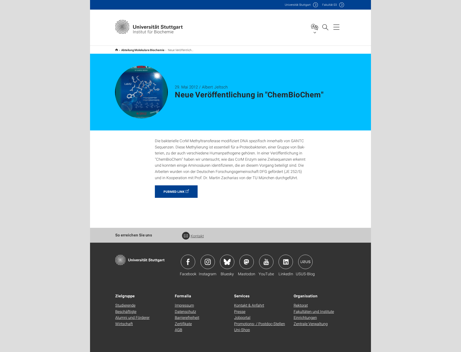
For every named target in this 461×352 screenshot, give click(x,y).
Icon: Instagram (207, 262)
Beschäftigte (125, 311)
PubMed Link (174, 191)
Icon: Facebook (188, 262)
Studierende (125, 305)
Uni (298, 4)
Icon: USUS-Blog (305, 262)
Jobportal (242, 317)
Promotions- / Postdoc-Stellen (259, 323)
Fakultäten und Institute (314, 311)
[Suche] (325, 27)
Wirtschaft (124, 323)
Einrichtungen (305, 317)
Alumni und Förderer (132, 317)
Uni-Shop (242, 329)
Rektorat (301, 305)
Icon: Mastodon (246, 262)
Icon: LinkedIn (286, 262)
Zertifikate (183, 323)
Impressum (184, 305)
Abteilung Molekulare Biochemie (142, 50)
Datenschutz (185, 311)
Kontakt (197, 235)
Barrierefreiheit (187, 317)
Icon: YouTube (266, 262)
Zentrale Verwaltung (311, 323)
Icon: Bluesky (227, 262)
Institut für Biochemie (116, 50)
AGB (178, 329)
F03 (329, 4)
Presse (239, 311)
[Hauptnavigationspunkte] (336, 27)
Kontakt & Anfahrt (249, 305)
